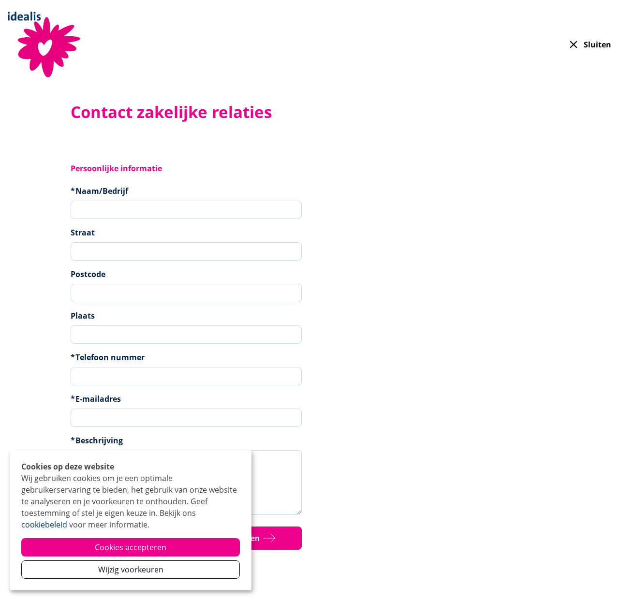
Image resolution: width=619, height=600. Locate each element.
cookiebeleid (44, 524)
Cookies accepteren (130, 547)
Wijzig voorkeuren (130, 569)
